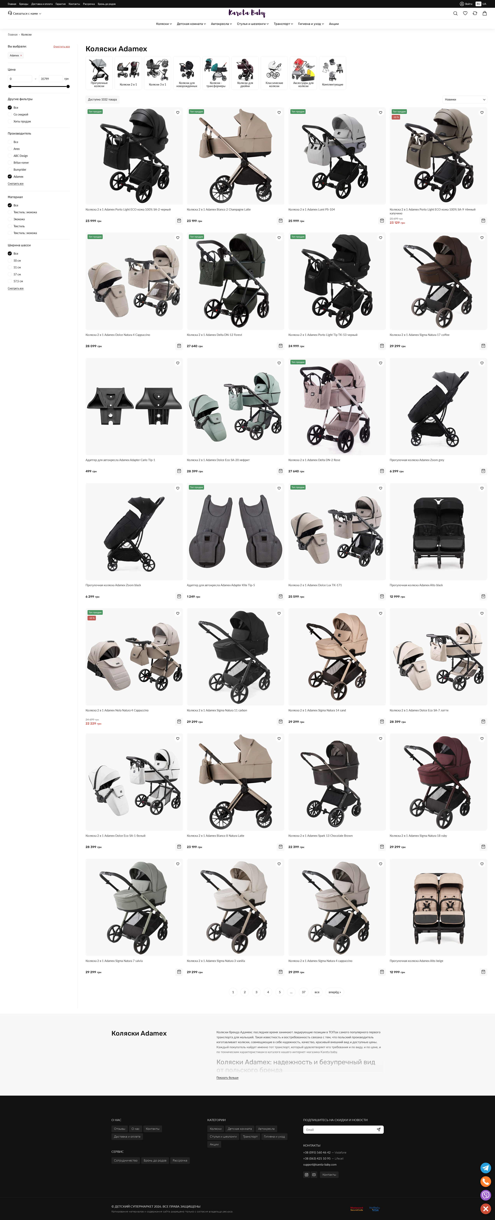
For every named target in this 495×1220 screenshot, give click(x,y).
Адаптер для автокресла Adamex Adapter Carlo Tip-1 (120, 460)
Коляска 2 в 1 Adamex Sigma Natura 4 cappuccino (320, 960)
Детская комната (240, 1128)
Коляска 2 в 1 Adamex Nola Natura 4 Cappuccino (117, 710)
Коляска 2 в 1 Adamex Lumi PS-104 (311, 209)
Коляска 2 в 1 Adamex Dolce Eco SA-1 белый (115, 835)
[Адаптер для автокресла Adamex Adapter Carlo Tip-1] (134, 406)
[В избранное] (177, 112)
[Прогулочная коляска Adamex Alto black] (438, 531)
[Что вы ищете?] (455, 13)
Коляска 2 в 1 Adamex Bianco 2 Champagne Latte (219, 209)
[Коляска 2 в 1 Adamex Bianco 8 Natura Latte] (235, 782)
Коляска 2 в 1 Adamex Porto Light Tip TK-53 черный (322, 334)
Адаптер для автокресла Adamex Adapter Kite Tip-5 (221, 585)
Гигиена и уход (274, 1136)
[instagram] (306, 1174)
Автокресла (266, 1128)
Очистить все (61, 46)
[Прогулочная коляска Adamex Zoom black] (134, 531)
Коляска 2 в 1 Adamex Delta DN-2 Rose (314, 460)
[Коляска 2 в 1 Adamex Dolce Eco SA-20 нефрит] (235, 406)
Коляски (216, 1128)
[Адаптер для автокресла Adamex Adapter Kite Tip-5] (235, 531)
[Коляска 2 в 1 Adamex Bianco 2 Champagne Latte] (235, 156)
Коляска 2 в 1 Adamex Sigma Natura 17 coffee (419, 334)
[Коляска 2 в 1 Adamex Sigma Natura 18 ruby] (438, 782)
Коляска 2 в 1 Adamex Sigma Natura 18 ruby (418, 835)
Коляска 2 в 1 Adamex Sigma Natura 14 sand (317, 710)
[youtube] (314, 1174)
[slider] (10, 86)
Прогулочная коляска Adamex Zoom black (113, 585)
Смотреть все (16, 183)
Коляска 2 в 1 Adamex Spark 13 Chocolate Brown (320, 835)
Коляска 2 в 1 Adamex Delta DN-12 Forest (214, 334)
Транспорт (250, 1136)
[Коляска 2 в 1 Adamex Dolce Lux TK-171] (337, 531)
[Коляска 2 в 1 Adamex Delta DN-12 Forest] (235, 281)
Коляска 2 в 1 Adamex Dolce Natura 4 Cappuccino (118, 334)
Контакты (329, 1174)
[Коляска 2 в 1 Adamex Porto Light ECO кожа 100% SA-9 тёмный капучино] (438, 156)
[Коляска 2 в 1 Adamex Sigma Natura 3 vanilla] (235, 907)
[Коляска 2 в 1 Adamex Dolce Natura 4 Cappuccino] (134, 281)
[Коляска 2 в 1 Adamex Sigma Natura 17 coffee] (438, 281)
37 (303, 992)
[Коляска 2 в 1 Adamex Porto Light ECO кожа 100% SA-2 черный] (134, 156)
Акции (214, 1144)
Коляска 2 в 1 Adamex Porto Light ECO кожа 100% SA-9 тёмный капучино (433, 211)
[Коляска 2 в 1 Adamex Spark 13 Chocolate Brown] (337, 782)
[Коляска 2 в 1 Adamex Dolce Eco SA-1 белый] (134, 782)
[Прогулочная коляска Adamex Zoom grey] (438, 406)
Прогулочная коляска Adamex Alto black (416, 585)
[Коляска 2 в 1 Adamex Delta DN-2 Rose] (337, 406)
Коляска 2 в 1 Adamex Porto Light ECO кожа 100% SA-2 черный (128, 209)
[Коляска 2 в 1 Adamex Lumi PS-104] (337, 156)
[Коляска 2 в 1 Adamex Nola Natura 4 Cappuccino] (134, 657)
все (317, 992)
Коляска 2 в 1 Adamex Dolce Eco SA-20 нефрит (218, 460)
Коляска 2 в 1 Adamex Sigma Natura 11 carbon (217, 710)
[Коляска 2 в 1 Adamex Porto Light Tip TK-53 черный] (337, 281)
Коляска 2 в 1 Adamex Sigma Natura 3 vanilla (216, 960)
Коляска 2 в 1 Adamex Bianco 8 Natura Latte (215, 835)
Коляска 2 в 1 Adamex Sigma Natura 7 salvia (114, 960)
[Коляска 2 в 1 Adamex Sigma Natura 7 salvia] (134, 907)
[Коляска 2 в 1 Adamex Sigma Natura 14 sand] (337, 657)
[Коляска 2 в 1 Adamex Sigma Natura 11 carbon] (235, 657)
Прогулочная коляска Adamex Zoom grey (417, 460)
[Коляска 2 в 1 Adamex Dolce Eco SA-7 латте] (438, 657)
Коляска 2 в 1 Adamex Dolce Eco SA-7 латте (419, 710)
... (291, 992)
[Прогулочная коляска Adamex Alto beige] (438, 907)
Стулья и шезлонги (223, 1136)
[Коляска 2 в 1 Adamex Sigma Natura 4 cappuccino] (337, 907)
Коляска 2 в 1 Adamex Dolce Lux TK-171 (315, 585)
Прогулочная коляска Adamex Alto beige (416, 960)
